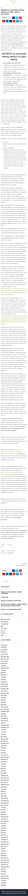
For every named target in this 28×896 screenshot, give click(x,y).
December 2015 (5, 777)
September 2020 (5, 711)
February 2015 (4, 798)
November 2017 (5, 743)
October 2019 (4, 720)
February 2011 (4, 857)
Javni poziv (4, 628)
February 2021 (4, 707)
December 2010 (5, 860)
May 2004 (3, 885)
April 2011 (3, 853)
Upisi (2, 635)
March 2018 (4, 736)
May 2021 (3, 700)
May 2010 (3, 873)
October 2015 (4, 782)
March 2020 (4, 716)
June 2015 (3, 789)
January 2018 (4, 741)
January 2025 (4, 654)
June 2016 (3, 766)
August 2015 (4, 787)
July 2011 (3, 848)
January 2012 (4, 839)
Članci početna (4, 621)
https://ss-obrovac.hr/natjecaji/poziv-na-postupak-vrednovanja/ (11, 451)
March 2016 (4, 773)
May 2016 (3, 768)
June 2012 (3, 828)
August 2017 (4, 745)
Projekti (3, 633)
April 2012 (3, 832)
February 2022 (4, 684)
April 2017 (3, 752)
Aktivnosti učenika (5, 619)
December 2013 (5, 821)
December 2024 (5, 656)
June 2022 (3, 677)
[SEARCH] (25, 581)
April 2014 (3, 812)
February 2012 (4, 837)
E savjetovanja (4, 597)
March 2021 (4, 704)
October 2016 (4, 759)
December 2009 (5, 878)
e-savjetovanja (4, 624)
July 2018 (3, 729)
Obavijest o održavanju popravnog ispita (11, 609)
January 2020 (4, 718)
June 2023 (3, 670)
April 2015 (3, 793)
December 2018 (5, 725)
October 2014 (4, 805)
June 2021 (3, 697)
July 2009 (3, 880)
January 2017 (4, 755)
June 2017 (3, 748)
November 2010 (5, 862)
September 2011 (5, 844)
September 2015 (5, 784)
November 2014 (5, 803)
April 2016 (3, 771)
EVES (2, 626)
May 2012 (3, 830)
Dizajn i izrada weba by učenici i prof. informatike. (14, 893)
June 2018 (3, 732)
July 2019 (3, 723)
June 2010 (3, 871)
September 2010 (5, 867)
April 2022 (3, 679)
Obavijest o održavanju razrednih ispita (11, 600)
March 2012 (4, 835)
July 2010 (3, 869)
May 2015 (3, 791)
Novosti (3, 630)
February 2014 (4, 816)
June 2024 (3, 665)
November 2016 (5, 757)
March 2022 (4, 681)
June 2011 (3, 851)
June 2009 (3, 883)
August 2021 (4, 695)
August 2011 (4, 846)
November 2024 (5, 659)
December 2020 (5, 709)
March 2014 (4, 814)
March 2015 (4, 796)
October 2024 (4, 661)
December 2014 (5, 800)
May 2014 (3, 809)
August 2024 (4, 663)
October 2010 (4, 864)
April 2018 (3, 734)
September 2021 (5, 693)
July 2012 (3, 825)
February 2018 (4, 739)
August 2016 (4, 761)
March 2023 (4, 675)
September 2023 (5, 668)
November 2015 (5, 780)
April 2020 (3, 713)
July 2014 (3, 807)
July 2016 (3, 764)
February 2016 (4, 775)
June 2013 (3, 823)
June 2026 (3, 647)
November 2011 (5, 841)
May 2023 (3, 672)
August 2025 (4, 649)
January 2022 (4, 686)
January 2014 (4, 819)
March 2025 (4, 652)
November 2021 (5, 688)
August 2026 (4, 645)
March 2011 (4, 855)
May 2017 (3, 750)
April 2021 (3, 702)
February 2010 (4, 876)
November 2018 (5, 727)
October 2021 (4, 691)
